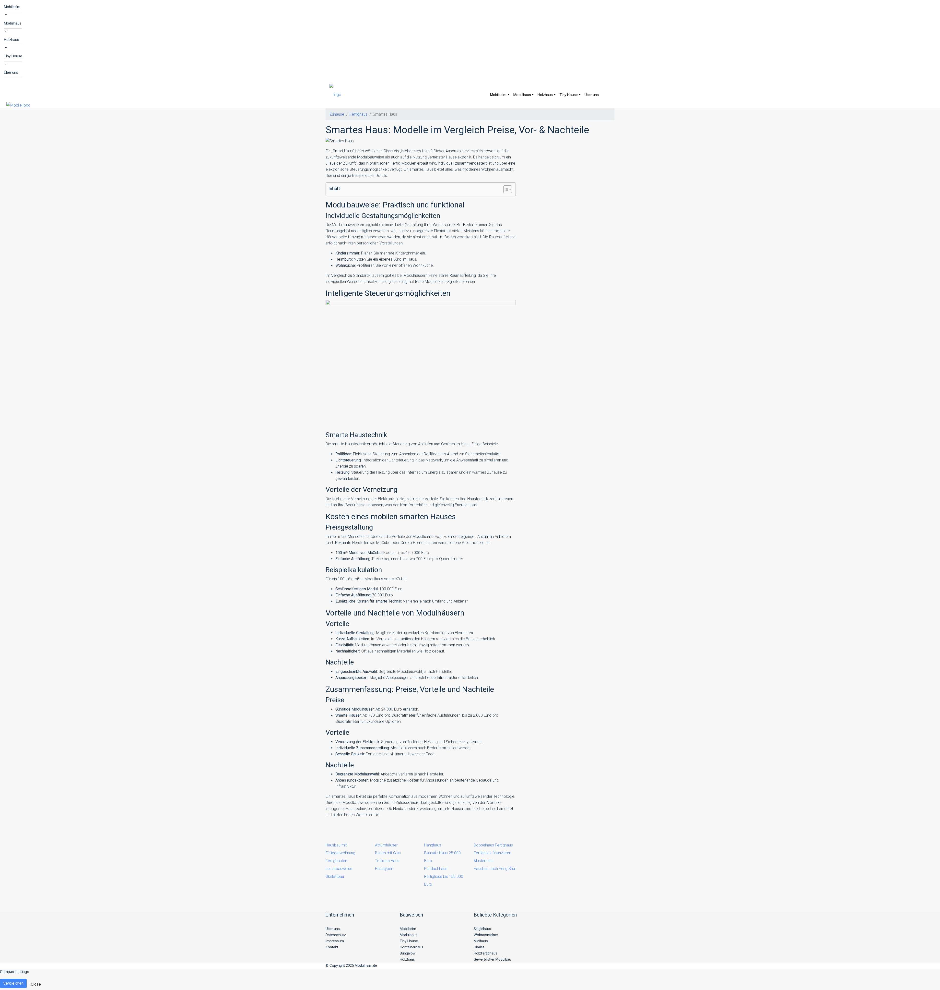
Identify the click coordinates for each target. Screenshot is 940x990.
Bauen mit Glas (388, 853)
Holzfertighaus (485, 953)
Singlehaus (482, 929)
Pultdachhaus (435, 868)
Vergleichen (13, 983)
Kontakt (332, 947)
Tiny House (13, 56)
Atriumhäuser (386, 845)
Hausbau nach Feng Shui (495, 868)
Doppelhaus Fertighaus (493, 845)
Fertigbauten (336, 860)
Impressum (335, 941)
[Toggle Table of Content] (505, 189)
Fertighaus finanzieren (492, 853)
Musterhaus (484, 860)
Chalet (479, 947)
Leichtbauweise (339, 868)
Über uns (11, 72)
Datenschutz (336, 935)
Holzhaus (11, 39)
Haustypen (384, 868)
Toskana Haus (387, 860)
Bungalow (407, 953)
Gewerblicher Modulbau (492, 959)
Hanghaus (432, 845)
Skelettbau (335, 876)
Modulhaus (13, 23)
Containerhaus (411, 947)
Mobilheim (12, 7)
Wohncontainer (486, 935)
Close (36, 984)
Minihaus (481, 941)
